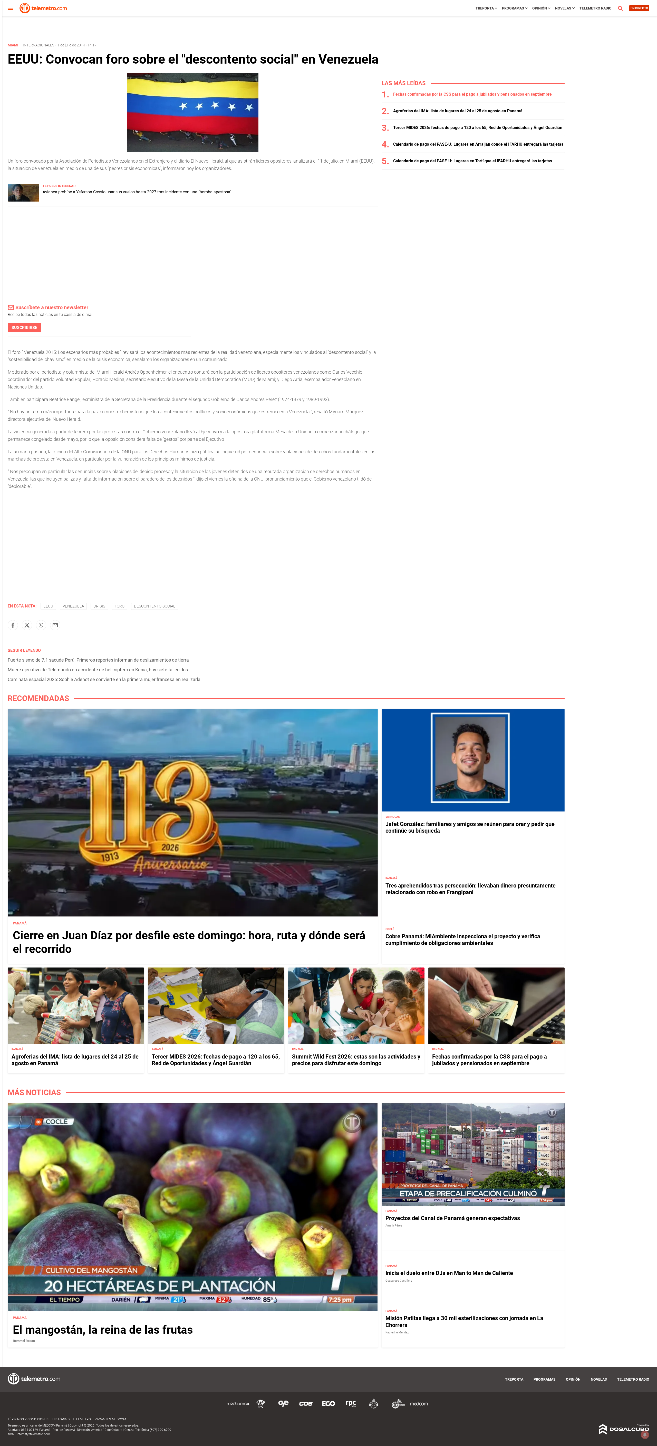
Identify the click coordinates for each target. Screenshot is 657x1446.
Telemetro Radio (595, 8)
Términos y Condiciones (28, 1419)
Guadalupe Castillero (398, 1280)
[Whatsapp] (41, 625)
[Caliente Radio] (373, 1407)
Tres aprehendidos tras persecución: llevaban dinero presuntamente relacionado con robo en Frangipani (470, 888)
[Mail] (55, 625)
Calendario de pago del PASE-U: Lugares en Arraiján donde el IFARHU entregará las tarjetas (478, 144)
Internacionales (38, 45)
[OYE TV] (283, 1407)
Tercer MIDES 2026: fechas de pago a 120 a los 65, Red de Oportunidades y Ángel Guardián (477, 127)
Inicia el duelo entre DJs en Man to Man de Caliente (449, 1273)
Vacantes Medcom (110, 1419)
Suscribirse (24, 327)
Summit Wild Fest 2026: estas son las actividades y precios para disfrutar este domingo (356, 1059)
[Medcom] (419, 1407)
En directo (639, 8)
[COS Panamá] (306, 1407)
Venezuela (73, 606)
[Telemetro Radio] (396, 1407)
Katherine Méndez (397, 1332)
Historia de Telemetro (71, 1419)
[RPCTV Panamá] (260, 1407)
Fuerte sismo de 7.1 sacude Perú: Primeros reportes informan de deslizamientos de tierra (98, 660)
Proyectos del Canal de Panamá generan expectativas (452, 1218)
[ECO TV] (328, 1407)
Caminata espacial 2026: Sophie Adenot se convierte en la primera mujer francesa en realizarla (104, 679)
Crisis (99, 606)
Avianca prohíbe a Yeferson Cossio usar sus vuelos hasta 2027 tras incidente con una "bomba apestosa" (137, 192)
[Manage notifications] (645, 1435)
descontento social (154, 606)
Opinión (539, 8)
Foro (119, 606)
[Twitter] (27, 625)
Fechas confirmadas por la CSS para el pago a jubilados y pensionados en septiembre (472, 94)
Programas (513, 8)
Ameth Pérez (393, 1225)
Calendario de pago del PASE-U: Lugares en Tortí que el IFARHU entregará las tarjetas (472, 160)
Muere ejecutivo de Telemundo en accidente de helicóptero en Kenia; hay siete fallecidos (98, 669)
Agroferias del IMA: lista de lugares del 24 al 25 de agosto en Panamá (458, 110)
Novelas (563, 8)
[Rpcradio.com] (351, 1407)
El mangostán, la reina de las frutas (103, 1330)
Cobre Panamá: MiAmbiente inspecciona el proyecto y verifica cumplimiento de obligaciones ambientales (462, 939)
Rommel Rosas (24, 1341)
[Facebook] (12, 625)
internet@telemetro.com (33, 1434)
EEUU (48, 606)
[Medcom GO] (238, 1407)
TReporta (485, 8)
